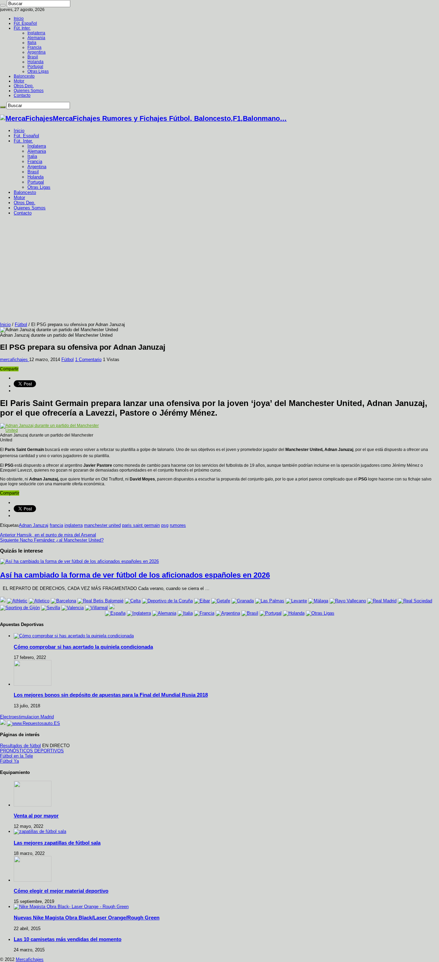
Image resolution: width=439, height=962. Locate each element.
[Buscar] (2, 5)
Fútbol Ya (9, 761)
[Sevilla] (50, 607)
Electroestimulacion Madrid (27, 716)
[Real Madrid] (381, 600)
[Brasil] (249, 613)
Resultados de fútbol (20, 745)
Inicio (19, 18)
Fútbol (21, 324)
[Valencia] (72, 607)
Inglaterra (36, 33)
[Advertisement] (219, 270)
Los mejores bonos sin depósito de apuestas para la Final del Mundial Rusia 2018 (111, 695)
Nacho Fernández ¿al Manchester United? (52, 540)
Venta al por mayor (36, 816)
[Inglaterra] (139, 613)
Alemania (36, 37)
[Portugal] (271, 613)
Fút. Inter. (22, 28)
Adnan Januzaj (33, 525)
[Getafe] (220, 600)
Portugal (35, 66)
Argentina (36, 52)
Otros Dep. (24, 85)
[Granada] (243, 600)
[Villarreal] (96, 607)
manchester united (102, 525)
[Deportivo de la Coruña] (167, 600)
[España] (115, 613)
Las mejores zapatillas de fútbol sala (57, 843)
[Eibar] (202, 600)
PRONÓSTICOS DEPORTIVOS (32, 750)
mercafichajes (14, 359)
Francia (34, 47)
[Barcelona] (63, 600)
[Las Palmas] (269, 600)
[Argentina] (228, 613)
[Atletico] (39, 600)
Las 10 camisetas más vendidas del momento (67, 939)
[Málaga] (318, 600)
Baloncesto (24, 76)
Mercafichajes (30, 959)
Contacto (22, 95)
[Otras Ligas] (320, 613)
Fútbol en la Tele (16, 755)
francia (56, 525)
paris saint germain (141, 525)
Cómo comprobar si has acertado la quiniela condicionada (83, 647)
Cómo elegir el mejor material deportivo (61, 891)
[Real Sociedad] (415, 600)
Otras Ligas (38, 71)
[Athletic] (17, 600)
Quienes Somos (29, 90)
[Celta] (133, 600)
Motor (19, 81)
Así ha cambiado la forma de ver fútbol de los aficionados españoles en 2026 (135, 575)
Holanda (35, 61)
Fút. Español (25, 23)
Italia (31, 42)
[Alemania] (164, 613)
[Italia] (185, 613)
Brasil (32, 57)
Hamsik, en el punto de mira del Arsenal (48, 534)
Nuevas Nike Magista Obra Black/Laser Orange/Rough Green (86, 917)
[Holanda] (294, 613)
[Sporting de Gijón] (20, 607)
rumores (178, 525)
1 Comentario (88, 359)
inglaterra (73, 525)
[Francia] (204, 613)
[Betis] (100, 600)
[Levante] (296, 600)
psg (164, 525)
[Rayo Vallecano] (348, 600)
